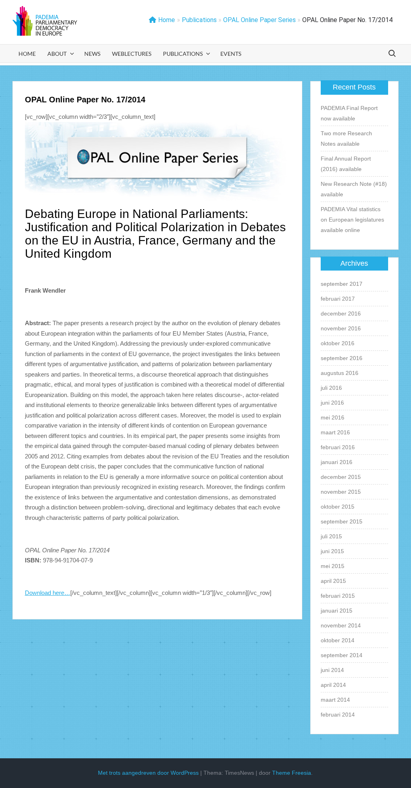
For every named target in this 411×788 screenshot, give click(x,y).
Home (166, 20)
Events (230, 53)
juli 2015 (331, 536)
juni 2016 (332, 402)
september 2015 (341, 521)
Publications (183, 53)
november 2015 (341, 492)
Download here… (47, 592)
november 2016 (341, 328)
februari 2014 (338, 714)
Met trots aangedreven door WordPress (148, 773)
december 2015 (341, 477)
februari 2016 (338, 447)
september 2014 (341, 655)
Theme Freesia (291, 773)
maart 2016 (335, 432)
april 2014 (333, 685)
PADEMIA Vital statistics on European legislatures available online (352, 219)
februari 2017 (338, 298)
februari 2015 (338, 596)
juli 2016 (331, 388)
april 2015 (333, 581)
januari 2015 (336, 610)
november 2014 (341, 625)
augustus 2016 (339, 373)
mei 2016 (332, 417)
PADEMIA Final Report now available (349, 113)
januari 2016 (336, 462)
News (92, 53)
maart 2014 (335, 699)
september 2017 (341, 284)
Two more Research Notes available (346, 138)
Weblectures (131, 53)
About (57, 53)
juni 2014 (332, 670)
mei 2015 (332, 566)
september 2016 (341, 358)
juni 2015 (332, 551)
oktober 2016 (337, 343)
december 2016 (341, 313)
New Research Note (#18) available (354, 189)
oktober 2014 (337, 640)
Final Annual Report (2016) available (346, 163)
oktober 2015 (337, 506)
